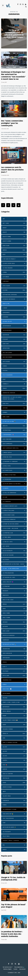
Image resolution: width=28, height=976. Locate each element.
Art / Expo (14, 223)
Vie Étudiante (14, 831)
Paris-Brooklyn (14, 653)
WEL (14, 845)
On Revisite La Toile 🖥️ (14, 644)
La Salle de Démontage (14, 492)
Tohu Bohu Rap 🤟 (14, 813)
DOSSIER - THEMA (14, 54)
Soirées (14, 760)
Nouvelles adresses (14, 635)
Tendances (14, 800)
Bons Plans (14, 245)
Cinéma (14, 272)
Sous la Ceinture (14, 773)
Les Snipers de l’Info (14, 577)
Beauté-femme (14, 236)
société (14, 751)
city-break (14, 276)
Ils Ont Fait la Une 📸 (14, 421)
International (14, 430)
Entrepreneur (14, 325)
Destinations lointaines (14, 294)
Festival (14, 370)
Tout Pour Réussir (14, 818)
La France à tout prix (14, 474)
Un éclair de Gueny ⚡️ (14, 827)
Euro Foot (14, 343)
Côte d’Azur (14, 285)
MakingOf (14, 590)
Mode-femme (14, 613)
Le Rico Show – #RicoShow (14, 528)
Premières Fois (14, 680)
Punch (14, 684)
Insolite (14, 425)
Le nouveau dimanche (14, 519)
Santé (20, 150)
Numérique (14, 639)
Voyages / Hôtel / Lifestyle (14, 840)
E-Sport (14, 308)
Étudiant (14, 339)
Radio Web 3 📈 (14, 689)
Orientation (14, 648)
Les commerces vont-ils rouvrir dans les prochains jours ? (12, 169)
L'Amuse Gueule (14, 452)
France (16, 25)
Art (14, 218)
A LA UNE (12, 25)
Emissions (6, 864)
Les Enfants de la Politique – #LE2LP (14, 564)
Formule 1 (14, 383)
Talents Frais (14, 796)
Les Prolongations (14, 573)
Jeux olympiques (14, 443)
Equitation (14, 334)
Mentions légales (7, 969)
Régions (14, 697)
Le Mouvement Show (14, 515)
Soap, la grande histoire (14, 742)
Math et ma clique (14, 599)
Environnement (14, 330)
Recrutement (22, 969)
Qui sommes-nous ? (7, 967)
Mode (14, 608)
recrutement (14, 693)
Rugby (14, 715)
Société (6, 105)
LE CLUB (14, 497)
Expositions (14, 348)
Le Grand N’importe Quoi (14, 506)
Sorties (14, 769)
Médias (14, 604)
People (14, 662)
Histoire (14, 408)
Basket (14, 227)
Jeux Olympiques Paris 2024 (14, 448)
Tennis (14, 804)
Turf (14, 822)
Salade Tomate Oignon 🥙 (14, 720)
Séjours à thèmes (14, 729)
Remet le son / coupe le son (14, 702)
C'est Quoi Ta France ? (14, 259)
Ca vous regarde (14, 267)
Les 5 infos (14, 546)
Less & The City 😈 (14, 581)
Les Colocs (14, 559)
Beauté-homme (14, 241)
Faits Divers (14, 361)
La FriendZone (14, 479)
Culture (14, 290)
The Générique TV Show (14, 809)
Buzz (14, 254)
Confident (14, 281)
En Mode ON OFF (14, 321)
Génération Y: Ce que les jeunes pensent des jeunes (14, 398)
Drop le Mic (14, 303)
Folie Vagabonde (14, 375)
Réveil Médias (14, 711)
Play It (14, 666)
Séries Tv (14, 733)
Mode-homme (14, 617)
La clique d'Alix (14, 470)
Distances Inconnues (14, 299)
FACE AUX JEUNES (14, 352)
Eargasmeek (14, 312)
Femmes (14, 366)
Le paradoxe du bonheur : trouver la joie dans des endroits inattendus (12, 933)
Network (14, 626)
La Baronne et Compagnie (14, 461)
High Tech (14, 403)
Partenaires (14, 657)
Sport (14, 782)
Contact (15, 969)
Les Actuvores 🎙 (14, 550)
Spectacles (14, 778)
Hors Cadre (14, 416)
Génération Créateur (14, 392)
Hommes (14, 412)
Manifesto (14, 595)
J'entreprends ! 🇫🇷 (14, 434)
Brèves (14, 250)
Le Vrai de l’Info (14, 541)
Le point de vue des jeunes (14, 523)
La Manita (14, 488)
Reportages (14, 706)
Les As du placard (14, 555)
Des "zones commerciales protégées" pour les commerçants (12, 123)
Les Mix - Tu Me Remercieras (14, 568)
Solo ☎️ (14, 764)
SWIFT (14, 791)
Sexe (14, 738)
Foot (14, 379)
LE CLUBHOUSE (14, 501)
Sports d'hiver (14, 787)
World (14, 849)
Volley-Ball (14, 836)
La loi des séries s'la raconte (14, 483)
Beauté (14, 232)
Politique (14, 671)
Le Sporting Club (14, 532)
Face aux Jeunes (14, 357)
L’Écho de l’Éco (14, 457)
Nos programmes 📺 (19, 967)
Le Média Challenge (14, 510)
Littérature (14, 586)
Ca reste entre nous (14, 263)
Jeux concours (14, 439)
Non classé (14, 631)
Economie (21, 54)
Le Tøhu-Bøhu (14, 537)
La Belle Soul (14, 465)
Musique (14, 622)
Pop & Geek (14, 675)
